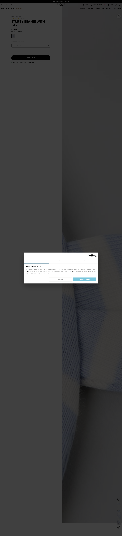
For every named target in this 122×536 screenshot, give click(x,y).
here (71, 271)
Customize (60, 279)
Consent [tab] (36, 261)
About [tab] (86, 261)
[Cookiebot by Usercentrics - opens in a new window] (89, 255)
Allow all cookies (85, 279)
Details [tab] (61, 261)
